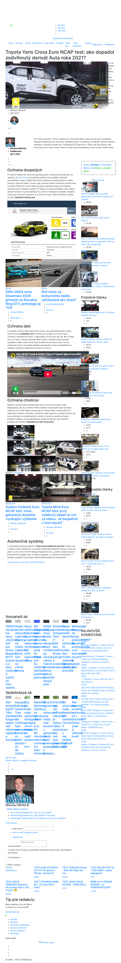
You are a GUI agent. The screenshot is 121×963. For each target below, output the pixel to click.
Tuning (28, 43)
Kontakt (13, 919)
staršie (88, 639)
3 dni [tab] (83, 494)
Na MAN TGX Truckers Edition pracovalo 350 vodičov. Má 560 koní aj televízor (97, 286)
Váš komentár (14, 846)
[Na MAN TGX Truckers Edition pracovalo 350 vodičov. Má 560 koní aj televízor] (89, 276)
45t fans (61, 28)
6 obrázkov (18, 473)
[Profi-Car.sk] (98, 180)
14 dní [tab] (92, 494)
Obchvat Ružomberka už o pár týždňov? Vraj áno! (32, 815)
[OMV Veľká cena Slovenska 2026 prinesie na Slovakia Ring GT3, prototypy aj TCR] (31, 273)
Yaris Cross (23, 177)
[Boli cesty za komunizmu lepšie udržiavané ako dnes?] (67, 273)
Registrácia (58, 38)
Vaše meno (18, 828)
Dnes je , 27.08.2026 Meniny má (97, 168)
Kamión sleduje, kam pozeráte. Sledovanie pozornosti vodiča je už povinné (97, 197)
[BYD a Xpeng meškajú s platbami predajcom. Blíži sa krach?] (90, 580)
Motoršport (37, 43)
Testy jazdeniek (77, 44)
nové (83, 639)
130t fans (62, 31)
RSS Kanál (14, 933)
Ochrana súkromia (18, 928)
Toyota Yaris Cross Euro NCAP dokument (26, 562)
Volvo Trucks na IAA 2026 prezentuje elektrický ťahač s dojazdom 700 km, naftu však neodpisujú (98, 241)
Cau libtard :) (87, 682)
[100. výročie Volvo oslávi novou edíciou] (89, 210)
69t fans (61, 25)
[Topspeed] (18, 942)
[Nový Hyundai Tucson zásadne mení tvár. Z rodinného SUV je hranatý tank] (90, 554)
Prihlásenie (68, 38)
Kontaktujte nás (12, 912)
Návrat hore (11, 757)
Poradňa (59, 43)
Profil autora (11, 823)
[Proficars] (46, 942)
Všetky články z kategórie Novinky (21, 760)
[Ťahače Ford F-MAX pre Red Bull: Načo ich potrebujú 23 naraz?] (89, 255)
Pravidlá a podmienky (20, 925)
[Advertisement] (42, 592)
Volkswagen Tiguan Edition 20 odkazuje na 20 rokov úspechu (38, 818)
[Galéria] (21, 433)
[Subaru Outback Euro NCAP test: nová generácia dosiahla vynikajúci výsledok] (31, 488)
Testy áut (67, 44)
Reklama (14, 922)
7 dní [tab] (88, 494)
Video (11, 43)
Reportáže (49, 43)
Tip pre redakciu (17, 930)
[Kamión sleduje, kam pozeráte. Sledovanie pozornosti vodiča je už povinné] (89, 187)
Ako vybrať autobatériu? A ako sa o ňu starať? (31, 812)
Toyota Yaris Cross (96, 83)
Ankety (88, 43)
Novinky (19, 43)
